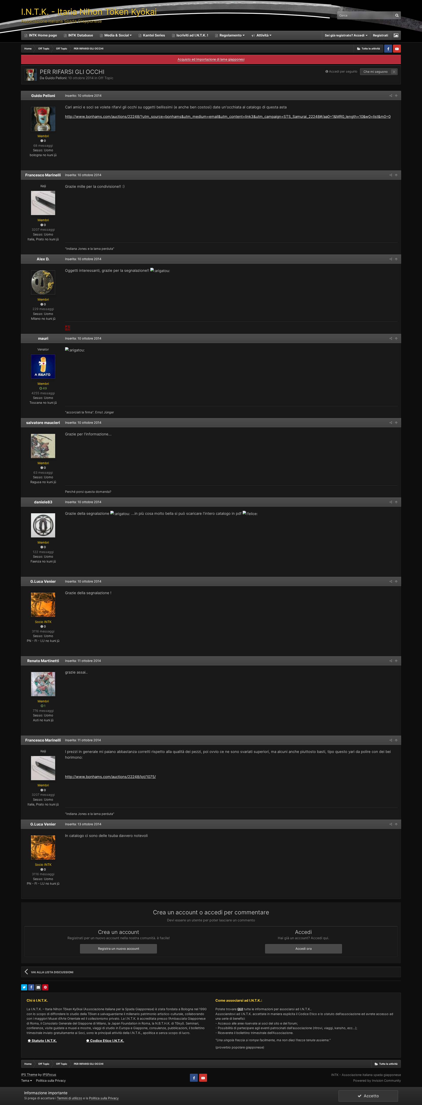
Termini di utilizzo (69, 1098)
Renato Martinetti (43, 661)
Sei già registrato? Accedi (345, 35)
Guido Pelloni (55, 78)
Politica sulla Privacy (51, 1080)
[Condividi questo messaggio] (390, 95)
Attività (262, 35)
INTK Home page (42, 35)
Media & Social (117, 35)
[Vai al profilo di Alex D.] (43, 282)
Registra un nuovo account (118, 948)
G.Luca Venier (43, 581)
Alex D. (43, 259)
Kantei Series (153, 35)
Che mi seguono (376, 71)
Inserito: (83, 95)
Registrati (380, 35)
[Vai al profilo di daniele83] (43, 525)
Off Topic (105, 78)
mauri (43, 338)
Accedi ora (303, 948)
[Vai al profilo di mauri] (43, 366)
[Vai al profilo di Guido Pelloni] (31, 75)
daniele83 (43, 502)
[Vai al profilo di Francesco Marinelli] (43, 203)
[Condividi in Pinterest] (45, 987)
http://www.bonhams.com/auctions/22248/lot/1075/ (110, 776)
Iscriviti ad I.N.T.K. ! (192, 35)
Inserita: (83, 175)
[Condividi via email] (38, 987)
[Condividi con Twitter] (24, 987)
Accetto (370, 1096)
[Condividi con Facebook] (31, 987)
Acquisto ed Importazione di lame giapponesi (211, 59)
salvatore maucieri (43, 422)
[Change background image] (396, 35)
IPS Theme (29, 1074)
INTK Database (80, 35)
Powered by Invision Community (377, 1080)
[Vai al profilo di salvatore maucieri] (43, 446)
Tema (25, 1080)
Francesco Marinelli (43, 175)
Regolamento (231, 35)
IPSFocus (49, 1074)
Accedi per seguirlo (343, 71)
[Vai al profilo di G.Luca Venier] (43, 605)
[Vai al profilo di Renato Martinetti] (43, 684)
